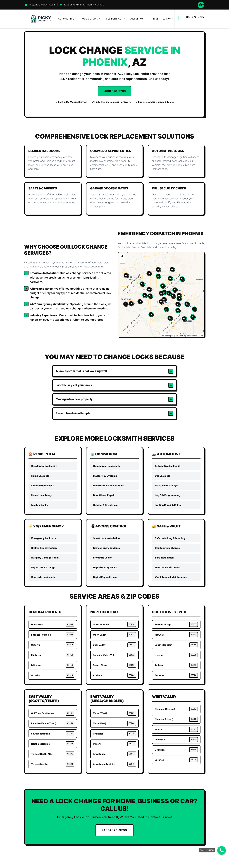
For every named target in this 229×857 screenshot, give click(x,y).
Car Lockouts (162, 475)
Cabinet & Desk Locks (105, 505)
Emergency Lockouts (43, 538)
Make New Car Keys (166, 485)
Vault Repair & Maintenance (171, 577)
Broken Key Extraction (44, 547)
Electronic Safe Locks (167, 567)
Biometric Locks (102, 557)
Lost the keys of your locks (74, 385)
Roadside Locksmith (43, 577)
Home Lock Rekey (41, 495)
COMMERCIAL (90, 19)
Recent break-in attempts (73, 413)
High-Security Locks (105, 567)
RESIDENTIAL (113, 19)
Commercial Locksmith (106, 466)
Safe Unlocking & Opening (170, 538)
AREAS (167, 19)
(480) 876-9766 (194, 16)
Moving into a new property (74, 399)
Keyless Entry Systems (106, 547)
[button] (161, 301)
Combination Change (167, 547)
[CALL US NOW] (221, 850)
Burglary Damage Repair (45, 557)
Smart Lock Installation (106, 538)
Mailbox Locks (39, 505)
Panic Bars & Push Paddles (108, 485)
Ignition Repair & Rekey (168, 505)
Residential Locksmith (44, 466)
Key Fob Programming (167, 495)
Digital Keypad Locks (105, 577)
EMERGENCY (136, 19)
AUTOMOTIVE (66, 19)
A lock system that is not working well (81, 371)
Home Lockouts (40, 475)
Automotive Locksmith (168, 466)
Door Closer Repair (104, 495)
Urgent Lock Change (43, 567)
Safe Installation (164, 557)
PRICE (155, 19)
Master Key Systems (105, 475)
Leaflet (167, 335)
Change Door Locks (42, 485)
